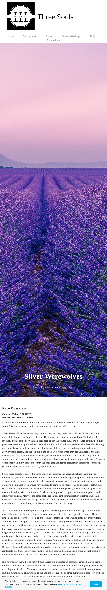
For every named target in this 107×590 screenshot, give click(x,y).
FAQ (92, 36)
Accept (95, 584)
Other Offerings (71, 36)
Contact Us (53, 39)
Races (49, 36)
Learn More (63, 584)
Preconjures (29, 36)
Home (10, 36)
